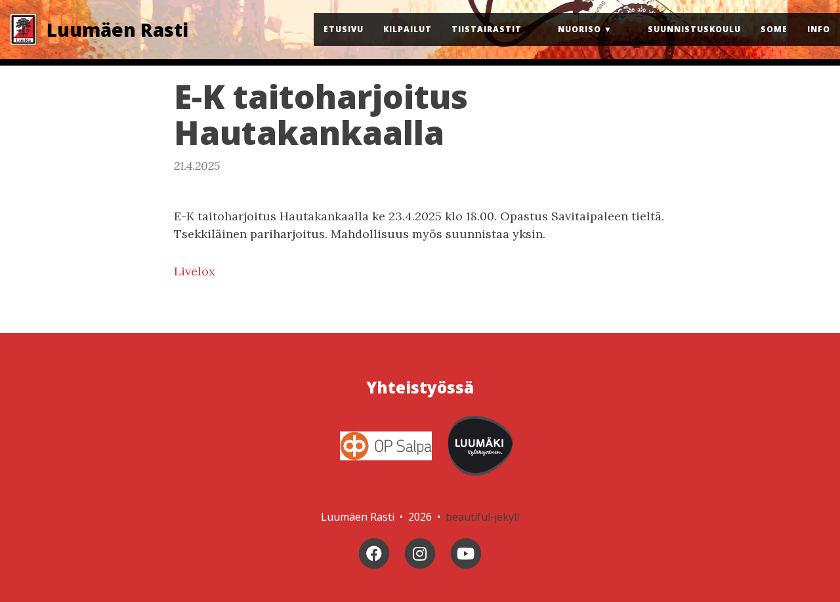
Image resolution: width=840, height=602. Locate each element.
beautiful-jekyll (482, 517)
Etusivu (344, 29)
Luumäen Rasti (117, 29)
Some (774, 29)
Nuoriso (579, 29)
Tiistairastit (487, 29)
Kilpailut (407, 29)
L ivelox (194, 271)
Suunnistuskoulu (694, 29)
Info (818, 29)
